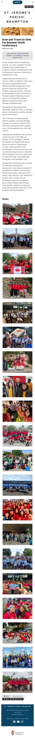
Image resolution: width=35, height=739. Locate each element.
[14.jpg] (17, 534)
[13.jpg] (17, 510)
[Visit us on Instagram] (22, 721)
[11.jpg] (17, 460)
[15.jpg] (17, 559)
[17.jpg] (17, 608)
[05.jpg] (17, 312)
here (19, 56)
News (7, 696)
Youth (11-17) (18, 699)
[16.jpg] (17, 583)
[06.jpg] (17, 337)
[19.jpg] (17, 657)
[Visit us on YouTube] (18, 721)
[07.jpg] (17, 362)
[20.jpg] (17, 682)
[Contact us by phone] (33, 2)
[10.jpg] (17, 436)
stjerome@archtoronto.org (17, 714)
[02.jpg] (17, 239)
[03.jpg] (17, 263)
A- (29, 6)
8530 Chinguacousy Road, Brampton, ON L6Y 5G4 (17, 710)
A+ (26, 6)
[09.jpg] (17, 411)
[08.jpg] (17, 386)
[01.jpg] (17, 214)
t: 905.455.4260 (17, 712)
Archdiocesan (18, 696)
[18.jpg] (17, 633)
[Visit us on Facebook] (14, 721)
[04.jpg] (17, 288)
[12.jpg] (17, 485)
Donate (17, 2)
